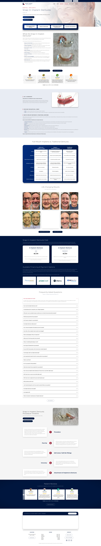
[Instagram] (71, 540)
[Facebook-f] (69, 540)
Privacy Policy (55, 543)
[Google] (67, 540)
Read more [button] (29, 498)
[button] (77, 80)
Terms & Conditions (59, 543)
